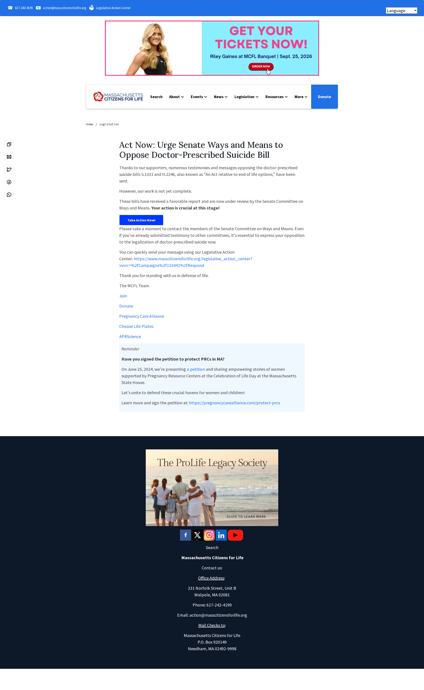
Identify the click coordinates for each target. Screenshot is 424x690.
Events (197, 96)
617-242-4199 (24, 8)
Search (156, 96)
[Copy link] (9, 144)
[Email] (9, 157)
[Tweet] (9, 169)
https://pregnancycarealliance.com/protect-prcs (234, 402)
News (218, 96)
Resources (274, 96)
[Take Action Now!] (141, 220)
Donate (324, 96)
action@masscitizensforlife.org (64, 8)
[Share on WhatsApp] (9, 194)
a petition (196, 369)
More (299, 96)
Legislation (244, 96)
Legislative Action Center (113, 8)
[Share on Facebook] (9, 182)
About (174, 96)
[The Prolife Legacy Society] (212, 487)
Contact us (211, 567)
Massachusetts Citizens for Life (212, 557)
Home (89, 124)
